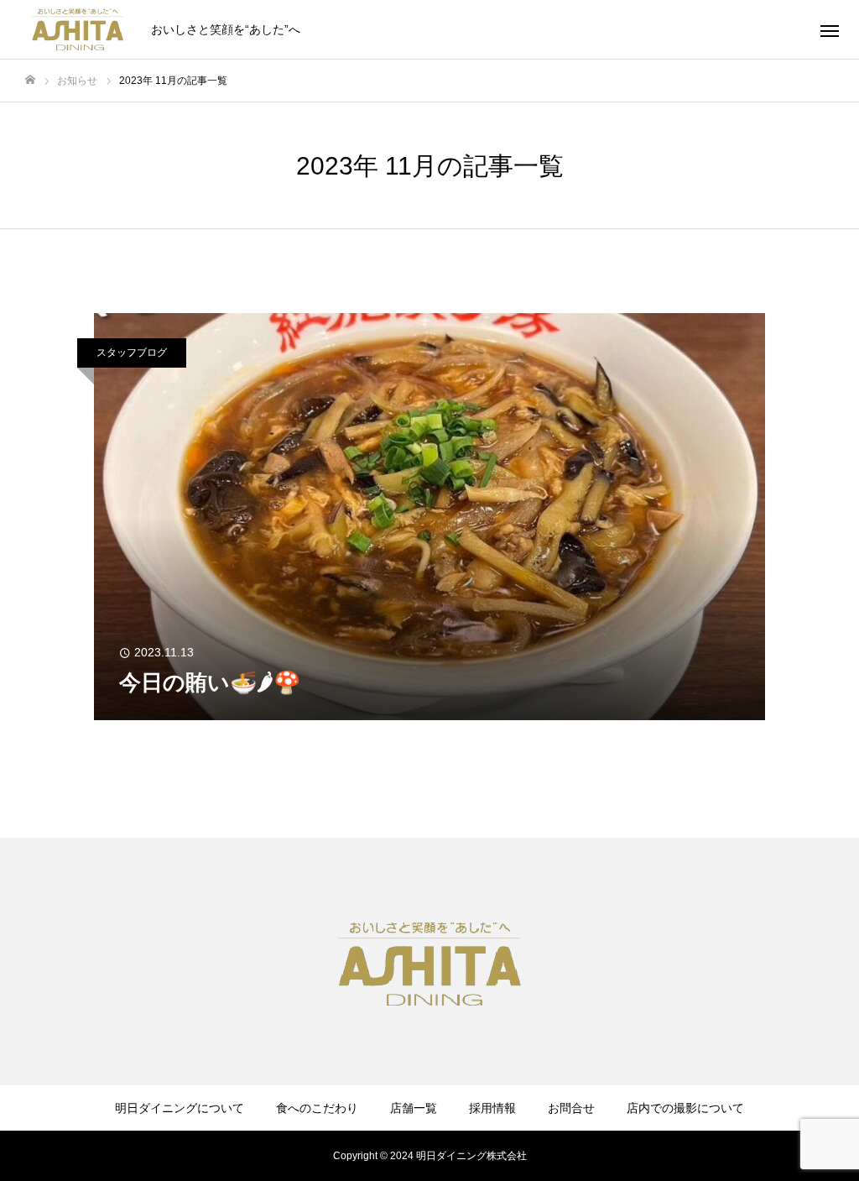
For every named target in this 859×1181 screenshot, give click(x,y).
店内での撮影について (685, 1108)
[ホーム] (30, 80)
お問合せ (571, 1108)
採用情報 (492, 1108)
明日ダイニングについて (179, 1108)
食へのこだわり (317, 1108)
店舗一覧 (413, 1108)
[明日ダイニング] (77, 29)
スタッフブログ (131, 352)
